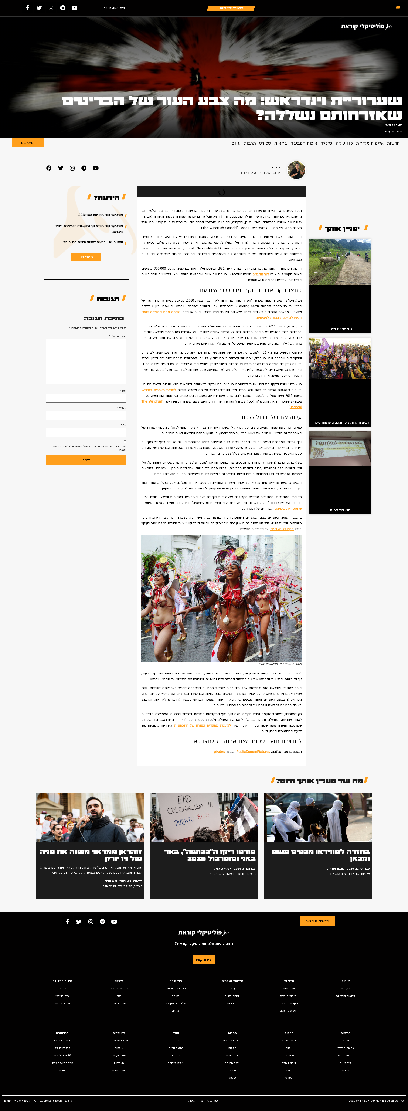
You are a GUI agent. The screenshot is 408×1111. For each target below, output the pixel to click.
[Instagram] (51, 7)
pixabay (219, 751)
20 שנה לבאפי (62, 1055)
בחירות (176, 996)
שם (123, 391)
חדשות (393, 143)
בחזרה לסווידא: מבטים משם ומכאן (321, 855)
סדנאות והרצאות (345, 996)
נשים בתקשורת (119, 1055)
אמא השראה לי (119, 1040)
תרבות (250, 143)
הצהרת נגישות (196, 1100)
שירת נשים (232, 1055)
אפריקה (175, 1055)
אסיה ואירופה (176, 1063)
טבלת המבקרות (232, 1040)
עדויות (232, 988)
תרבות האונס (232, 996)
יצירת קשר (204, 959)
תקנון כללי (213, 1100)
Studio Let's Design (51, 1100)
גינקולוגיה (345, 1063)
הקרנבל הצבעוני (282, 529)
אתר (123, 425)
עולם (235, 143)
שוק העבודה (119, 1003)
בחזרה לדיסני (62, 1048)
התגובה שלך (117, 336)
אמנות (289, 1048)
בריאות (280, 143)
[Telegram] (62, 7)
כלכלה (326, 143)
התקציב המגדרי (119, 988)
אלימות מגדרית (370, 143)
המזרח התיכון (176, 1048)
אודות (345, 981)
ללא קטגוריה (216, 874)
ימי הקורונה (289, 988)
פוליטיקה (344, 143)
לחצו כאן (203, 741)
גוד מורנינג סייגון (340, 329)
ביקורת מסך (289, 1063)
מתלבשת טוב (62, 1003)
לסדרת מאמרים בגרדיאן (158, 390)
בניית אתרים (11, 1100)
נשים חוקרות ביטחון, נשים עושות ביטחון (340, 422)
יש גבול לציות (340, 510)
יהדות (62, 1070)
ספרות (232, 1070)
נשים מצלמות (289, 1040)
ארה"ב (138, 886)
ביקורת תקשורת (289, 1003)
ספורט (265, 143)
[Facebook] (49, 168)
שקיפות (345, 988)
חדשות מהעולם (393, 131)
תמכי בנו (28, 142)
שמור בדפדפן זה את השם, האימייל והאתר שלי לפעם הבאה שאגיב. (89, 448)
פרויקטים (119, 1033)
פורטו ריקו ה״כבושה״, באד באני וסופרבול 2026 (210, 855)
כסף (119, 996)
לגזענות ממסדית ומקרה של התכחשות (201, 725)
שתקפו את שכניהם (287, 508)
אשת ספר (289, 1055)
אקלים (62, 988)
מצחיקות (119, 1063)
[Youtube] (74, 7)
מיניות (345, 1040)
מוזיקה (232, 1048)
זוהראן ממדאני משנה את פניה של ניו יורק (91, 855)
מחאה (175, 1011)
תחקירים (232, 1003)
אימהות (119, 1048)
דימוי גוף (345, 1070)
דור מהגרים (260, 274)
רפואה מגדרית (345, 1048)
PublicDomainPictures (252, 751)
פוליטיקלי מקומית (175, 1003)
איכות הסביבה (303, 143)
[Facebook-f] (27, 7)
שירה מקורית (232, 1063)
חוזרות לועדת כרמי (62, 1063)
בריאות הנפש (345, 1055)
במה (289, 1070)
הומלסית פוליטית (176, 988)
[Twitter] (39, 7)
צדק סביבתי (62, 996)
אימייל (121, 408)
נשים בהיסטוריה (62, 1040)
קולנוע (232, 1078)
